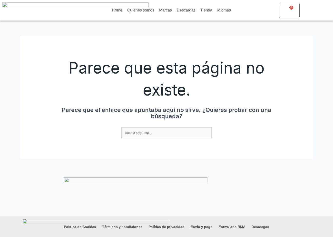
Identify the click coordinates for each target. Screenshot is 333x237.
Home (117, 10)
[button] (316, 10)
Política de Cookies (80, 226)
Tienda (206, 10)
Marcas (165, 10)
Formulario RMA (232, 226)
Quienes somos (140, 10)
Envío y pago (202, 226)
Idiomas (224, 10)
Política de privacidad (166, 226)
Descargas (186, 10)
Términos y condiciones (122, 226)
